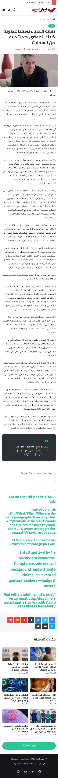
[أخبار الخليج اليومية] (44, 10)
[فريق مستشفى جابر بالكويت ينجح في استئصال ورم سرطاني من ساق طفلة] (43, 716)
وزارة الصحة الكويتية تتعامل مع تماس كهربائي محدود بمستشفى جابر (18, 668)
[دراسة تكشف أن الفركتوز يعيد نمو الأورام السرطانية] (15, 716)
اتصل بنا (16, 764)
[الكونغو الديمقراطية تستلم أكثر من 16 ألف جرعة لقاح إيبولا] (43, 654)
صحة (42, 20)
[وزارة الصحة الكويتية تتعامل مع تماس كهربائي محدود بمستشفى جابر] (15, 654)
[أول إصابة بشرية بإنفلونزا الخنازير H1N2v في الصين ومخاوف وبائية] (15, 685)
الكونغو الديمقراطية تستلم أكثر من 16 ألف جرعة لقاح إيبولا (45, 667)
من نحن (42, 764)
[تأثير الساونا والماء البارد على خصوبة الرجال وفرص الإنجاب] (43, 685)
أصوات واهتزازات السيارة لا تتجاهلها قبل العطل (31, 3)
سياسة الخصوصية (29, 764)
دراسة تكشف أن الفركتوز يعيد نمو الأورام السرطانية (15, 728)
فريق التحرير (46, 49)
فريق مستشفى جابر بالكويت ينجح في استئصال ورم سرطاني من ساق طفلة (43, 730)
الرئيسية (49, 20)
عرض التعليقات (29, 746)
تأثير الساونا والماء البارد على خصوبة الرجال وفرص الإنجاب (44, 698)
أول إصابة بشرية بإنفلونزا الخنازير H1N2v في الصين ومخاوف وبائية (16, 698)
